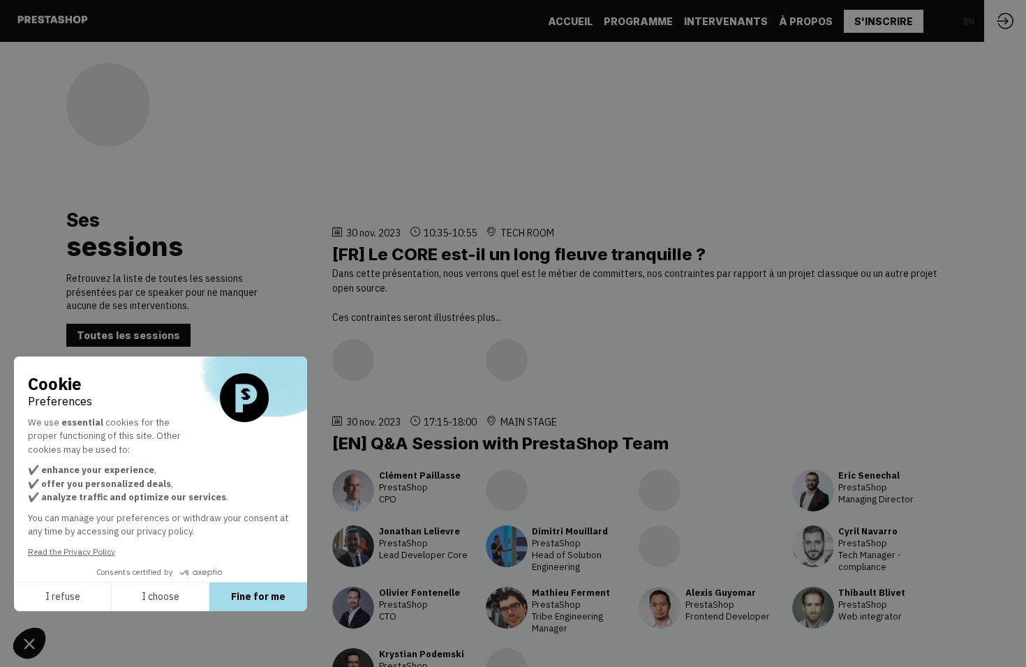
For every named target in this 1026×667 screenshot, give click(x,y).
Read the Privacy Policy (71, 551)
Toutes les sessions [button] (128, 335)
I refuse (62, 596)
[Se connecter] (1005, 21)
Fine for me (258, 596)
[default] (638, 21)
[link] (570, 21)
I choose (160, 596)
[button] (883, 21)
